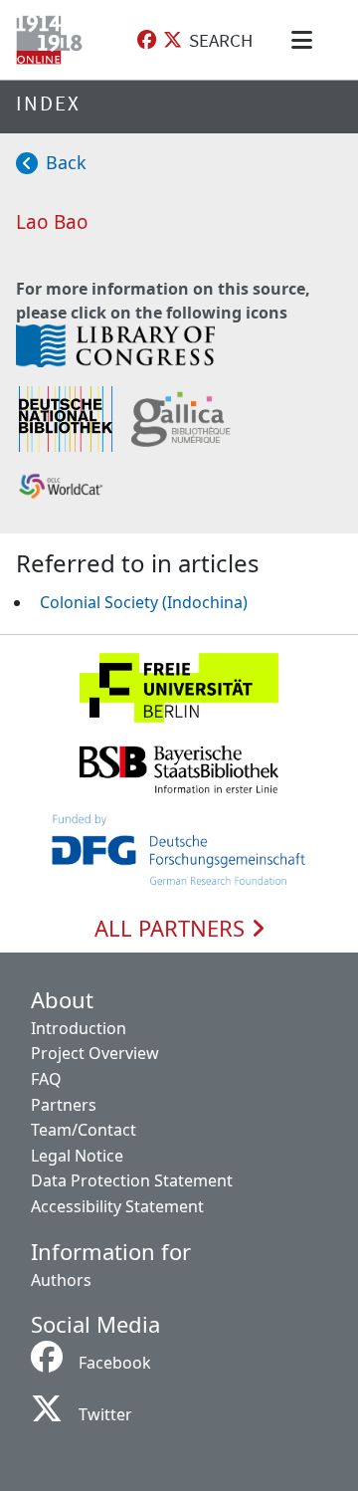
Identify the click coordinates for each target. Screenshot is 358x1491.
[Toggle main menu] (305, 40)
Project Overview (95, 1053)
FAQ (46, 1079)
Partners (63, 1105)
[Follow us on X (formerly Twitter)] (172, 40)
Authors (61, 1280)
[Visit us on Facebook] (146, 40)
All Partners (172, 929)
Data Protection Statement (132, 1180)
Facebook (115, 1363)
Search (221, 40)
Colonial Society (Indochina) (144, 602)
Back (66, 162)
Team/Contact (83, 1130)
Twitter (105, 1414)
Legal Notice (77, 1156)
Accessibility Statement (117, 1206)
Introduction (78, 1028)
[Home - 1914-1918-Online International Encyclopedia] (53, 40)
